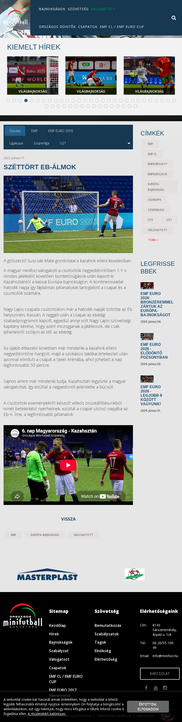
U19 (150, 220)
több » (153, 240)
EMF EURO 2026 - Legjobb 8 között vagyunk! (151, 395)
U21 (169, 220)
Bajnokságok (52, 9)
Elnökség (103, 650)
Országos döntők (57, 26)
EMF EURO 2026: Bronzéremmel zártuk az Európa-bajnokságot (157, 304)
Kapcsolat (160, 673)
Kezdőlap (57, 625)
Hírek (54, 634)
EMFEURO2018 (157, 174)
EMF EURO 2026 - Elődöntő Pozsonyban (154, 351)
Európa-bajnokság (45, 535)
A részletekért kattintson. (47, 713)
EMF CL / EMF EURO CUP (122, 26)
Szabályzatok (107, 634)
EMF (13, 535)
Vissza (68, 519)
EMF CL (152, 154)
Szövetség (78, 9)
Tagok (100, 642)
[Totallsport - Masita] (47, 573)
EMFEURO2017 (157, 164)
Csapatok (87, 26)
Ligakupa (154, 200)
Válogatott (103, 9)
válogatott (83, 535)
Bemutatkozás (108, 625)
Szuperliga (156, 210)
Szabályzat (59, 650)
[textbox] (68, 342)
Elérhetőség (106, 659)
